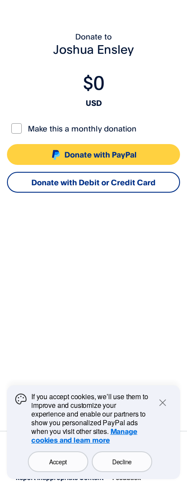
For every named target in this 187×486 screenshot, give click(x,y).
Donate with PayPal (100, 154)
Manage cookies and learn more (84, 435)
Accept (58, 461)
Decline (122, 461)
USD (94, 103)
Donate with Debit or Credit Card (93, 182)
